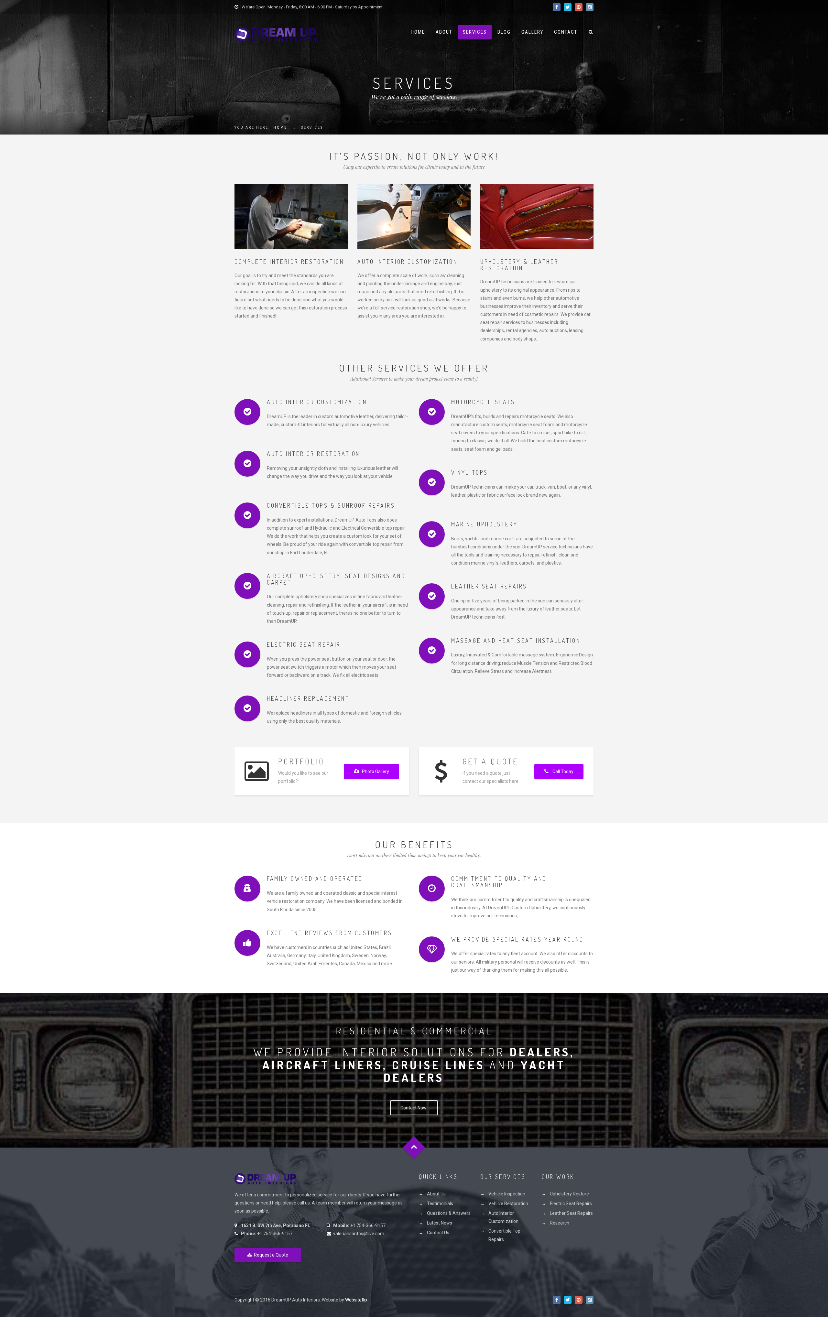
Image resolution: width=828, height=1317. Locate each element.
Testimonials (440, 1203)
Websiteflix (356, 1299)
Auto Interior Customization (503, 1217)
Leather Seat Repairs (571, 1213)
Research (559, 1222)
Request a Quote (271, 1255)
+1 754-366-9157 (274, 1233)
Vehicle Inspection (506, 1193)
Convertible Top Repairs (504, 1235)
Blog (504, 32)
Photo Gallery (375, 771)
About (444, 32)
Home (418, 32)
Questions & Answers (449, 1213)
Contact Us (438, 1232)
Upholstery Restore (569, 1193)
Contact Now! (414, 1107)
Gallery (532, 32)
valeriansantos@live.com (358, 1233)
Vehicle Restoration (508, 1203)
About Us (436, 1193)
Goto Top (414, 1147)
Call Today (562, 771)
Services (475, 32)
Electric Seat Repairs (571, 1203)
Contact (565, 32)
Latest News (439, 1222)
